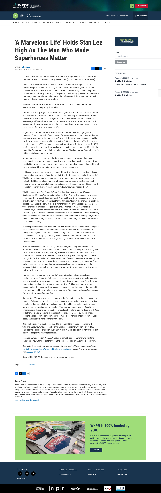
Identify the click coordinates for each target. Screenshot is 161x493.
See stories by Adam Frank (27, 400)
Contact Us (92, 475)
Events (105, 23)
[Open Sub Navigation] (19, 23)
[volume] (22, 15)
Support (93, 23)
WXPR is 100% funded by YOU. (109, 427)
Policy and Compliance (96, 470)
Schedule (36, 23)
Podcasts (47, 23)
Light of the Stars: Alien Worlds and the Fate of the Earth (46, 349)
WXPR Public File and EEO (68, 470)
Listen (81, 23)
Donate (142, 6)
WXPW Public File (65, 475)
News (15, 23)
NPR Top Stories (28, 365)
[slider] (25, 16)
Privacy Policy (122, 470)
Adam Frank (26, 67)
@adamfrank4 (33, 352)
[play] (15, 16)
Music (24, 23)
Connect (70, 23)
